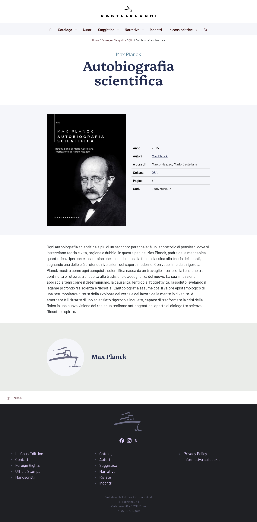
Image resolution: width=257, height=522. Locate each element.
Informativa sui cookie (202, 459)
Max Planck (128, 54)
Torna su (17, 398)
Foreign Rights (27, 465)
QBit (155, 172)
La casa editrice (180, 30)
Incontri (156, 30)
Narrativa (132, 30)
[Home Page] (128, 10)
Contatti (22, 459)
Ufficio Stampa (27, 471)
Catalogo (65, 30)
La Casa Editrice (29, 453)
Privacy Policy (195, 453)
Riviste (105, 477)
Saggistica (106, 30)
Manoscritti (25, 477)
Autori (87, 30)
